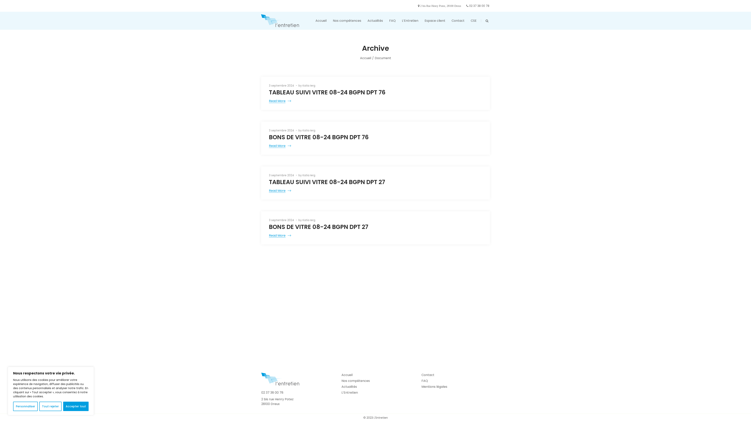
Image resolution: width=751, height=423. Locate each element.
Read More (277, 101)
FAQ (424, 381)
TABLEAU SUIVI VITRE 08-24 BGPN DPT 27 (327, 182)
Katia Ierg (309, 86)
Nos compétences (355, 381)
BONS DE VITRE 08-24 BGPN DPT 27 (318, 227)
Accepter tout (76, 406)
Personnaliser (25, 406)
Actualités (349, 386)
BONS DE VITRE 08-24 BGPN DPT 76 (319, 137)
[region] (51, 391)
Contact (427, 375)
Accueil (365, 58)
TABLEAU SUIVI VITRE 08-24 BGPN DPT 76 (327, 92)
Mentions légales (434, 386)
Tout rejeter (50, 406)
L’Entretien (349, 392)
